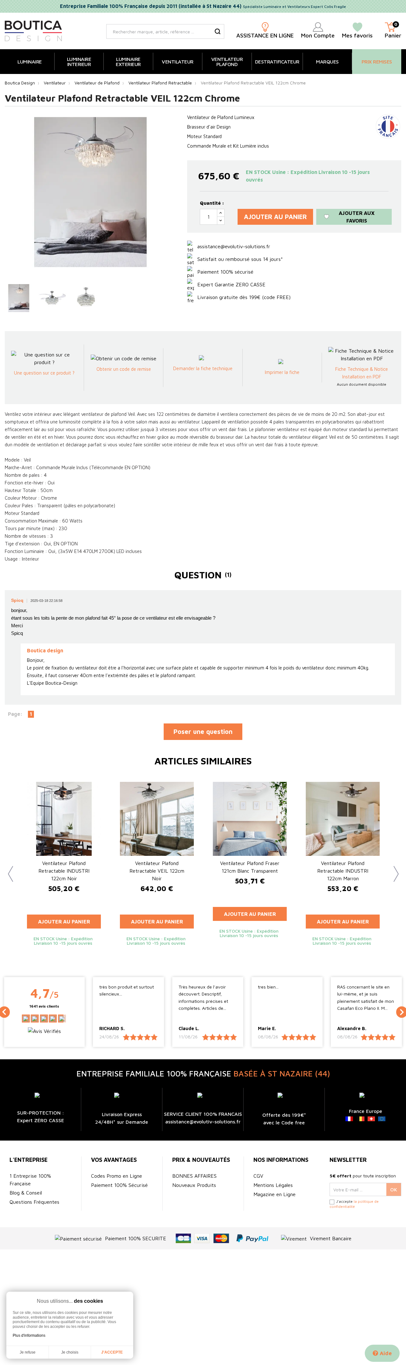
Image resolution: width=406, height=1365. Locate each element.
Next (393, 869)
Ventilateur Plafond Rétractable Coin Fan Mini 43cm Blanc (343, 870)
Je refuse (28, 1352)
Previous (8, 869)
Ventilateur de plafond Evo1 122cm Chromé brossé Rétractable (157, 870)
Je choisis (69, 1352)
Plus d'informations (29, 1335)
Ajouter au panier (275, 216)
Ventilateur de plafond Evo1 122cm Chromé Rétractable (250, 870)
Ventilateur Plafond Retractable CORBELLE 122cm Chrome (64, 870)
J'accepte (112, 1352)
